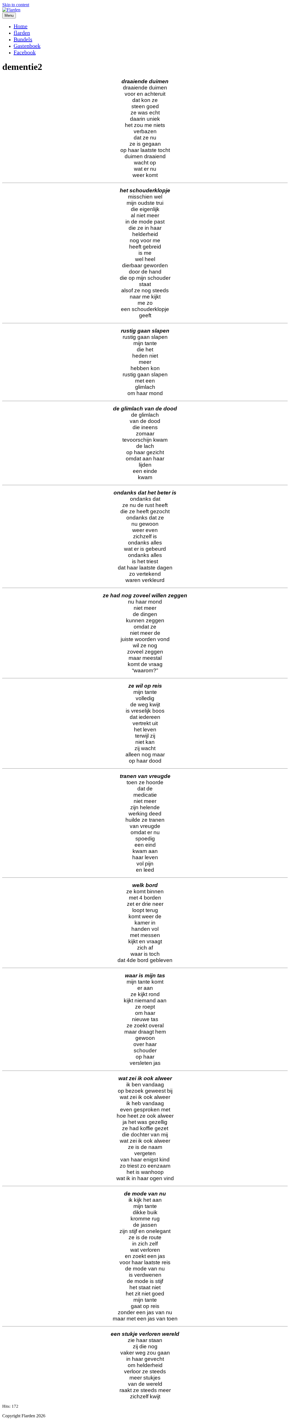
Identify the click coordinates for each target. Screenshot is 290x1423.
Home (20, 26)
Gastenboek (27, 46)
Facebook (25, 52)
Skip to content (15, 4)
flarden (22, 33)
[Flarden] (11, 9)
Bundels (23, 39)
